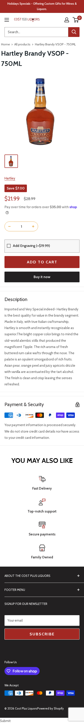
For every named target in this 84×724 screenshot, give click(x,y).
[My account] (67, 19)
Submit (5, 721)
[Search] (74, 32)
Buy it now (42, 277)
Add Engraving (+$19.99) (31, 246)
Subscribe (42, 634)
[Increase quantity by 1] (33, 226)
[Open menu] (6, 20)
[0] (76, 19)
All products (22, 44)
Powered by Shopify (50, 708)
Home (5, 44)
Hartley (9, 178)
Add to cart (42, 262)
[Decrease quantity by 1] (9, 226)
